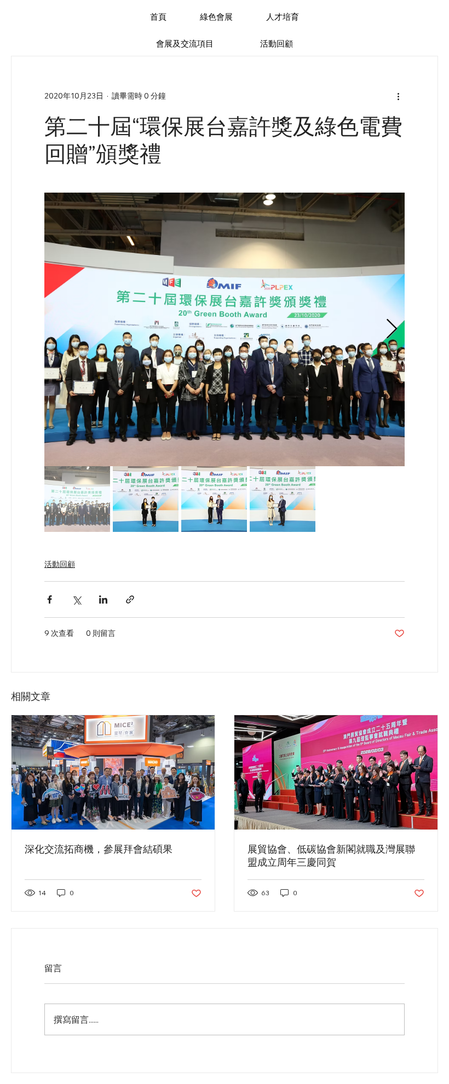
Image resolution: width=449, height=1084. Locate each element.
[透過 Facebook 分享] (49, 599)
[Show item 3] (214, 499)
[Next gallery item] (391, 329)
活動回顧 (59, 564)
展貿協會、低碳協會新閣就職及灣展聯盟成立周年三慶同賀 (331, 855)
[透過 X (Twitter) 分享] (76, 599)
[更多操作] (398, 95)
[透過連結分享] (130, 599)
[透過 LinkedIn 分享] (103, 599)
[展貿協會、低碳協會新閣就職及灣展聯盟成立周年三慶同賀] (336, 772)
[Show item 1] (77, 499)
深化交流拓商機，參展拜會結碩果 (98, 849)
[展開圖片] (224, 329)
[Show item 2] (146, 499)
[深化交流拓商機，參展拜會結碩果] (113, 772)
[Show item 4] (282, 499)
